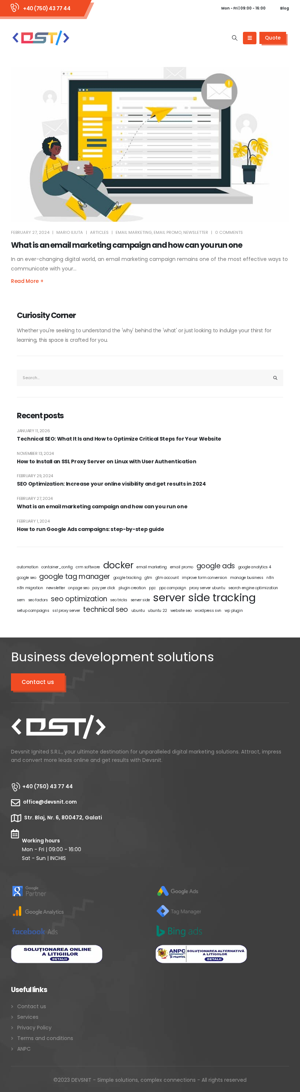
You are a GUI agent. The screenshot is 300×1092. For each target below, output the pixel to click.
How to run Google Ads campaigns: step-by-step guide (90, 529)
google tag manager (74, 576)
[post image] (150, 144)
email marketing (134, 232)
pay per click (103, 588)
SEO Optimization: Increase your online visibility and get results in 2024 (111, 483)
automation (27, 567)
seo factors (38, 600)
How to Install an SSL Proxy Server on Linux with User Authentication (106, 461)
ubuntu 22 (157, 610)
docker (118, 565)
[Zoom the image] (58, 719)
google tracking (127, 577)
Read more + (27, 281)
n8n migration (30, 588)
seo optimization (79, 599)
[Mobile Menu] (249, 38)
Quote (273, 37)
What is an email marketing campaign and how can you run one (126, 245)
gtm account (167, 577)
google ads (215, 566)
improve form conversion (204, 577)
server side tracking (204, 597)
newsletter (195, 232)
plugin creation (132, 588)
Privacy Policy (34, 1027)
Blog (284, 8)
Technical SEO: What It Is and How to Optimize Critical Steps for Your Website (119, 438)
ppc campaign (172, 588)
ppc (152, 588)
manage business (246, 577)
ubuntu (138, 610)
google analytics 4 (254, 567)
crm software (88, 567)
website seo (181, 610)
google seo (26, 577)
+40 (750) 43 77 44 (46, 8)
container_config (56, 567)
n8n (270, 577)
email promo (167, 232)
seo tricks (118, 600)
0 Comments (229, 232)
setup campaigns (33, 610)
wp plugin (234, 610)
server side (140, 600)
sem (21, 600)
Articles (99, 232)
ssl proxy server (66, 610)
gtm (148, 577)
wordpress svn (208, 610)
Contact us (38, 682)
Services (27, 1017)
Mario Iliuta (69, 232)
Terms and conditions (45, 1038)
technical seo (105, 609)
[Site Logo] (40, 37)
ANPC (24, 1048)
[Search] (275, 378)
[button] (235, 38)
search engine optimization (253, 588)
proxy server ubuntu (207, 588)
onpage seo (78, 588)
